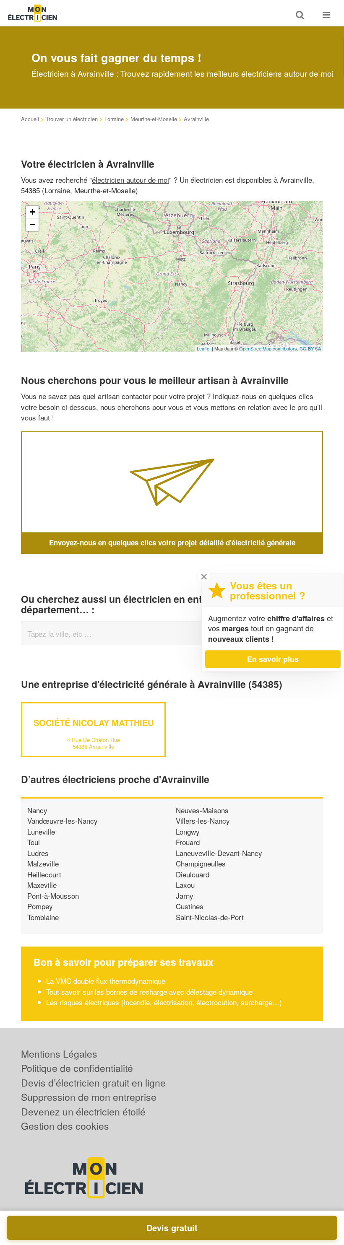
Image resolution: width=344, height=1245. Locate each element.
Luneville (41, 831)
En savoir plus (273, 659)
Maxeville (42, 884)
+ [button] (32, 212)
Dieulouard (192, 874)
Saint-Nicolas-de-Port (210, 917)
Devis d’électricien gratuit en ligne (93, 1082)
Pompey (40, 906)
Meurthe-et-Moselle (153, 119)
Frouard (188, 842)
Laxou (185, 884)
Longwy (188, 831)
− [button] (32, 224)
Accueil (30, 119)
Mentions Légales (59, 1054)
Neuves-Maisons (202, 810)
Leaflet (204, 348)
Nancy (37, 810)
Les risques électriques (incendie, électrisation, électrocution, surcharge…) (164, 1002)
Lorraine (114, 119)
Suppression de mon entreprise (88, 1097)
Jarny (184, 895)
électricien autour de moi (130, 179)
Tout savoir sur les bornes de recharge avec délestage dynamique (149, 991)
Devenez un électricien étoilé (83, 1111)
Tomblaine (43, 917)
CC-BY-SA (310, 348)
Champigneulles (201, 863)
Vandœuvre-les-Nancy (62, 820)
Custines (189, 906)
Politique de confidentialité (77, 1068)
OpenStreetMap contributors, (269, 348)
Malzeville (43, 863)
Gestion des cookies (65, 1126)
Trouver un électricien (72, 119)
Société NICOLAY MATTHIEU (94, 722)
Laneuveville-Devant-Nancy (219, 853)
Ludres (38, 853)
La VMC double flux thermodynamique (105, 980)
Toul (33, 842)
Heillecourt (44, 874)
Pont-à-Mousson (53, 895)
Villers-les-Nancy (203, 820)
